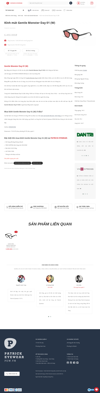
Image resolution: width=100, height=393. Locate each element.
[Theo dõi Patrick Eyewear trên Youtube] (68, 363)
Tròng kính (69, 10)
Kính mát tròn (37, 163)
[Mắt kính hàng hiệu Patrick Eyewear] (14, 3)
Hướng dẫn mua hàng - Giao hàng (45, 359)
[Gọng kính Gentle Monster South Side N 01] (11, 236)
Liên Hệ (38, 356)
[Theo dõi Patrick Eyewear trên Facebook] (74, 363)
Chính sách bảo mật (73, 356)
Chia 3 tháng (31, 50)
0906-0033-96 (13, 374)
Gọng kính (59, 10)
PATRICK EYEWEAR (59, 138)
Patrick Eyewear (39, 371)
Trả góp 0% (13, 50)
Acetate (85, 70)
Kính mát (47, 10)
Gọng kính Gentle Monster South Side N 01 (11, 245)
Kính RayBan (35, 10)
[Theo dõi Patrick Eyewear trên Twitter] (77, 363)
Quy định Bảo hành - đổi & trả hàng (45, 363)
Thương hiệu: (6, 28)
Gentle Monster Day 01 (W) (16, 66)
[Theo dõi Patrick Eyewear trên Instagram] (71, 363)
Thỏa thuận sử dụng (73, 359)
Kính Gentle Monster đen (22, 163)
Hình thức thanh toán (42, 361)
